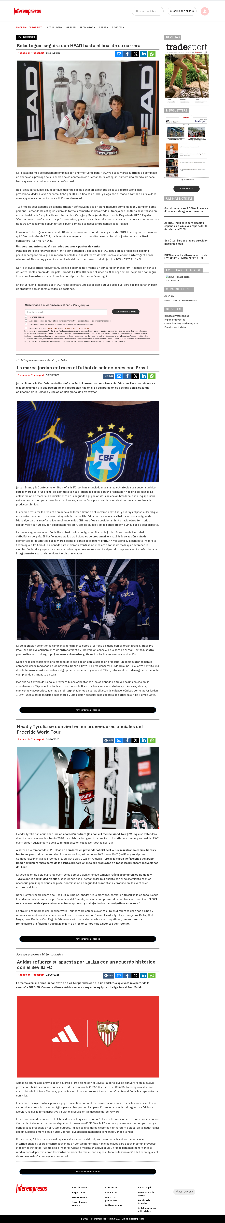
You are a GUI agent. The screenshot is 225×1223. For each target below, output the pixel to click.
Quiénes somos (113, 1205)
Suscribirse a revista (79, 1204)
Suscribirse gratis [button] (182, 11)
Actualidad (54, 27)
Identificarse (79, 1187)
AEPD (81, 341)
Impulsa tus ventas (174, 319)
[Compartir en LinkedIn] (143, 54)
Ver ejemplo (81, 305)
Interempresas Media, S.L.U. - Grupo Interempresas (117, 1218)
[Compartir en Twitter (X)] (135, 54)
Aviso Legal (52, 328)
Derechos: (125, 336)
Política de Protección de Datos (75, 328)
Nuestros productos (111, 1199)
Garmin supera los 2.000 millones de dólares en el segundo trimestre (186, 210)
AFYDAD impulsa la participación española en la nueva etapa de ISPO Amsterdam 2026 (185, 226)
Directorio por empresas (180, 300)
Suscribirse (186, 188)
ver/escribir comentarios (88, 709)
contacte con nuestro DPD (111, 339)
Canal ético (111, 1192)
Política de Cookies (144, 1202)
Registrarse (78, 1192)
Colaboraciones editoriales (147, 1210)
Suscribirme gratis (125, 311)
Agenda (103, 27)
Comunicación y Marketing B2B (181, 323)
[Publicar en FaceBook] (127, 54)
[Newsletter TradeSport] (186, 146)
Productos (86, 27)
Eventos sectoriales (175, 327)
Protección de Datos (146, 1194)
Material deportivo (29, 27)
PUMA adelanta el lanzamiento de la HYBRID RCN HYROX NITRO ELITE (186, 257)
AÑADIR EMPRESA (184, 1191)
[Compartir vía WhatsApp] (151, 54)
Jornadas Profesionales (176, 316)
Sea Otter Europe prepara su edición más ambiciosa (186, 242)
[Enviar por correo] (119, 54)
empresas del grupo (87, 336)
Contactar (111, 1187)
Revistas (117, 27)
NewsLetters (79, 1197)
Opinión (71, 27)
